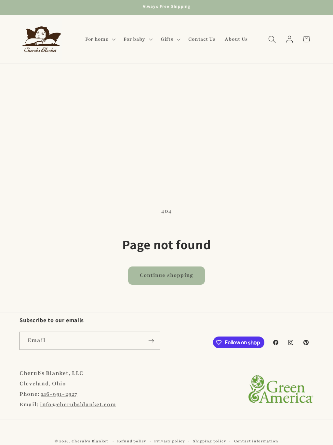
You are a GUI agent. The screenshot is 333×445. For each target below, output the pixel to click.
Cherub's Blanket (90, 441)
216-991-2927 (59, 394)
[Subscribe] (151, 341)
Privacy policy (169, 441)
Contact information (256, 441)
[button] (99, 39)
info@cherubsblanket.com (78, 404)
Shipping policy (209, 441)
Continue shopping (166, 275)
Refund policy (131, 441)
